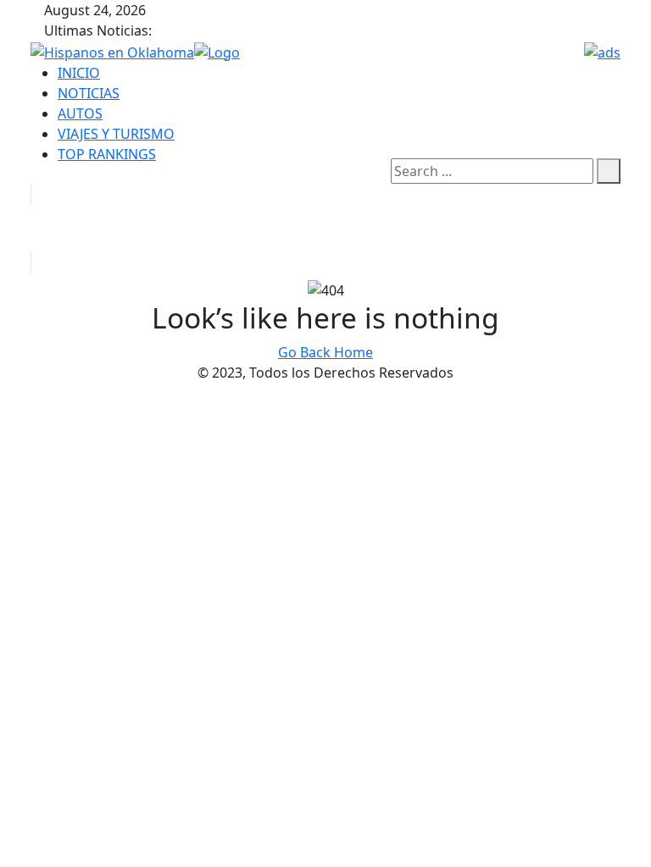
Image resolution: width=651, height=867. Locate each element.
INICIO (79, 73)
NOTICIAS (89, 93)
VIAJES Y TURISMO (116, 133)
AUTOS (80, 113)
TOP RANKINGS (107, 154)
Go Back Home (325, 352)
